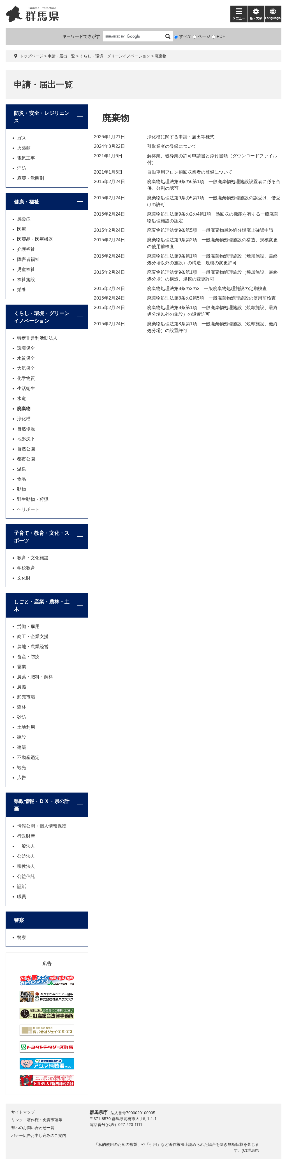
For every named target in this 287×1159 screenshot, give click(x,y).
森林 (21, 707)
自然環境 (26, 428)
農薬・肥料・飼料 (35, 676)
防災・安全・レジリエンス (42, 116)
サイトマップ (23, 1112)
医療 (21, 229)
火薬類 (24, 148)
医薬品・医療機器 (35, 239)
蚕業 (21, 666)
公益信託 (26, 876)
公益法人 (26, 856)
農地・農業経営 (32, 646)
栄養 (21, 289)
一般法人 (26, 846)
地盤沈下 (26, 438)
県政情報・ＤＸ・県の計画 (42, 805)
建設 (21, 737)
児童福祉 (26, 269)
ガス (21, 137)
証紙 (21, 886)
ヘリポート (28, 509)
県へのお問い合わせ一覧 (32, 1127)
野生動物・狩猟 (32, 499)
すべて (185, 36)
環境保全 (26, 348)
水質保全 (26, 358)
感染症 (24, 219)
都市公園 (26, 459)
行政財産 (26, 836)
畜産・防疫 (28, 656)
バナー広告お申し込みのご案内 (38, 1135)
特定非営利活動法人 (37, 338)
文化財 (24, 578)
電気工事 (26, 158)
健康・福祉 (26, 202)
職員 (21, 896)
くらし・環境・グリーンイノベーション (115, 56)
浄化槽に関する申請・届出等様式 (180, 136)
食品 (21, 479)
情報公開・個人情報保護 (41, 826)
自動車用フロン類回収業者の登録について (189, 172)
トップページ (31, 56)
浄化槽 (24, 418)
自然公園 (26, 449)
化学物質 (26, 378)
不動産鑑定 (28, 757)
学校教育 (26, 568)
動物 (21, 489)
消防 (21, 168)
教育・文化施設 (32, 557)
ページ (204, 36)
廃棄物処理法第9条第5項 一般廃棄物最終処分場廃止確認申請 (210, 230)
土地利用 (26, 727)
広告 (21, 777)
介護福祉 (26, 249)
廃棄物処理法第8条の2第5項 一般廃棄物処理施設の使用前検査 (211, 298)
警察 (19, 920)
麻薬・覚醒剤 (30, 178)
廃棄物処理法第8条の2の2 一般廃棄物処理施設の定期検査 (207, 288)
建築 (21, 747)
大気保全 (26, 368)
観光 (21, 767)
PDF (221, 36)
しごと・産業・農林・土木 (42, 605)
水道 (21, 398)
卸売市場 (26, 697)
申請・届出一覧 (61, 56)
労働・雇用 (28, 626)
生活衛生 (26, 388)
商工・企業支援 (32, 636)
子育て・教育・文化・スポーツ (42, 536)
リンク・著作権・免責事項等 (36, 1120)
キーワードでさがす (81, 36)
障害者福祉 (28, 259)
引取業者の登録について (171, 146)
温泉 (21, 469)
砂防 (21, 717)
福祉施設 (26, 279)
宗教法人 (26, 866)
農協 (21, 686)
